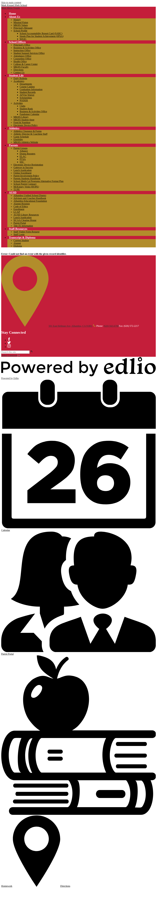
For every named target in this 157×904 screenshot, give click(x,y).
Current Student (21, 240)
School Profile (20, 30)
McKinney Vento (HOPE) (26, 186)
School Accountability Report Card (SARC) (41, 33)
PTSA (23, 159)
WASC (23, 39)
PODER (24, 100)
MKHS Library (21, 117)
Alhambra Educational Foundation (30, 201)
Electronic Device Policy (25, 125)
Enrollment (18, 209)
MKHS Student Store (23, 119)
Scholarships (26, 97)
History (17, 19)
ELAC (23, 156)
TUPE (16, 189)
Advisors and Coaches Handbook (29, 198)
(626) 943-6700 (111, 326)
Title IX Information (23, 225)
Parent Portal (19, 223)
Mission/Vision (20, 22)
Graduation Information (31, 89)
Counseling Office (22, 58)
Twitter (9, 342)
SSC (22, 162)
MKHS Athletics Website (25, 142)
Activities (18, 103)
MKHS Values (20, 25)
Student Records (28, 92)
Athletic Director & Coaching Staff (30, 134)
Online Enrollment (22, 173)
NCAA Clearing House (24, 220)
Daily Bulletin (20, 78)
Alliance (24, 151)
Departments (26, 84)
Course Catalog (27, 86)
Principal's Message (23, 28)
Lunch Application (22, 170)
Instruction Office (22, 50)
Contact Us (18, 72)
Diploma (17, 246)
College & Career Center (25, 64)
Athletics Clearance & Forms (27, 131)
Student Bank (26, 108)
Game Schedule (21, 136)
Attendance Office (22, 56)
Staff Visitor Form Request (26, 231)
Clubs (22, 106)
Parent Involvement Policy (26, 175)
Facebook (9, 339)
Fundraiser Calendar (29, 114)
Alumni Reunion (21, 203)
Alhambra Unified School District (29, 195)
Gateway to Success (23, 167)
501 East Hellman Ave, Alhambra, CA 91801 (70, 326)
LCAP (16, 212)
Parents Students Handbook (26, 178)
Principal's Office (21, 45)
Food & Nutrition (21, 122)
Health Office (20, 61)
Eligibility (18, 139)
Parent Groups (20, 148)
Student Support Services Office (29, 53)
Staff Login (19, 234)
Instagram (9, 346)
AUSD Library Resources (26, 214)
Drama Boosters (27, 153)
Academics (18, 81)
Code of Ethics (20, 206)
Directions (18, 69)
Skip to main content (11, 2)
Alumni (17, 243)
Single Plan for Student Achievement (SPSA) (41, 36)
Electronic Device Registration (28, 164)
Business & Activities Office (27, 47)
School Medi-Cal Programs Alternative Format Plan (38, 181)
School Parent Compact (24, 184)
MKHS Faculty (21, 67)
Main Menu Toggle (10, 8)
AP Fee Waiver (27, 95)
